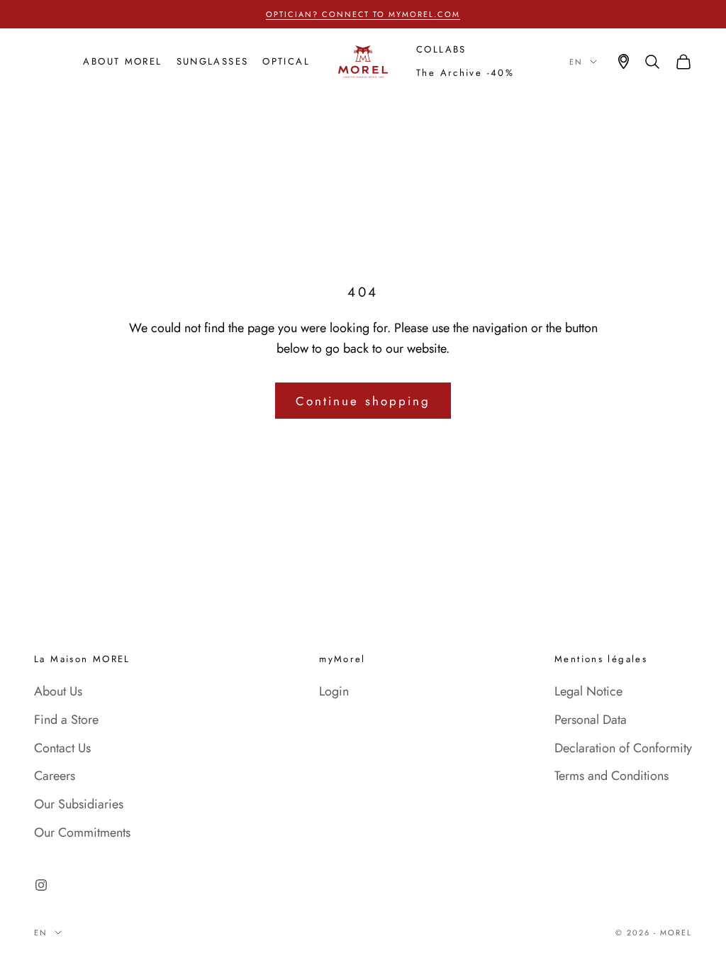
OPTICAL (286, 61)
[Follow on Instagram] (41, 885)
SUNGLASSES (213, 61)
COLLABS (441, 49)
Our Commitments (82, 832)
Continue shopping (363, 400)
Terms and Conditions (611, 775)
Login (334, 691)
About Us (58, 691)
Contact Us (62, 748)
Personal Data (590, 719)
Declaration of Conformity (623, 748)
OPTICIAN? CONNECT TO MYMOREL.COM (363, 14)
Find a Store (66, 719)
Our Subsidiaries (78, 804)
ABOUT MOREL (122, 61)
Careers (54, 775)
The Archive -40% (465, 72)
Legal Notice (588, 691)
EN (576, 61)
